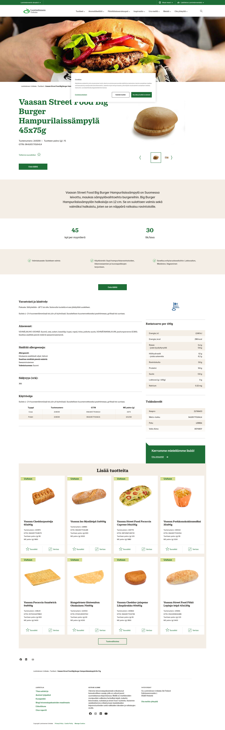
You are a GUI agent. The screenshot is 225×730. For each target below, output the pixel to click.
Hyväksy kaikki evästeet (141, 95)
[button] (156, 157)
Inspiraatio (138, 11)
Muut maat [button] (166, 2)
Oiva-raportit (41, 710)
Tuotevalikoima (112, 641)
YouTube (106, 713)
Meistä (166, 11)
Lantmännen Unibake (29, 86)
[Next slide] (172, 158)
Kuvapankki (41, 699)
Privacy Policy (59, 723)
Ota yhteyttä (180, 11)
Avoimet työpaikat (43, 695)
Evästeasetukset (81, 94)
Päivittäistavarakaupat (118, 11)
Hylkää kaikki (120, 95)
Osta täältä (33, 166)
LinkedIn (101, 713)
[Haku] (201, 11)
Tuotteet (79, 11)
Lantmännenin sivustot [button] (30, 2)
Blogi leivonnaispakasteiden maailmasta (53, 702)
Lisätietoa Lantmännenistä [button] (191, 2)
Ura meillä (153, 11)
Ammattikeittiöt (95, 11)
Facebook (90, 713)
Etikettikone (41, 706)
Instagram (96, 713)
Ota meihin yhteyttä (149, 701)
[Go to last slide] (140, 158)
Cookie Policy (68, 723)
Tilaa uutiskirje (42, 691)
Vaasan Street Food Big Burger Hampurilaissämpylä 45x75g (67, 86)
